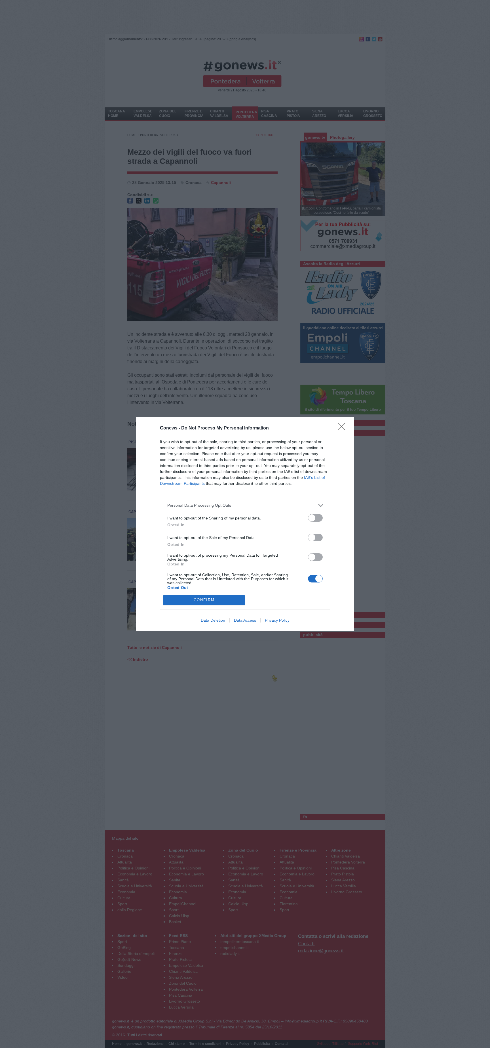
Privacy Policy (277, 620)
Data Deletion (213, 620)
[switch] (315, 518)
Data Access (245, 620)
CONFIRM (204, 600)
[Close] (343, 428)
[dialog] (245, 524)
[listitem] (245, 505)
